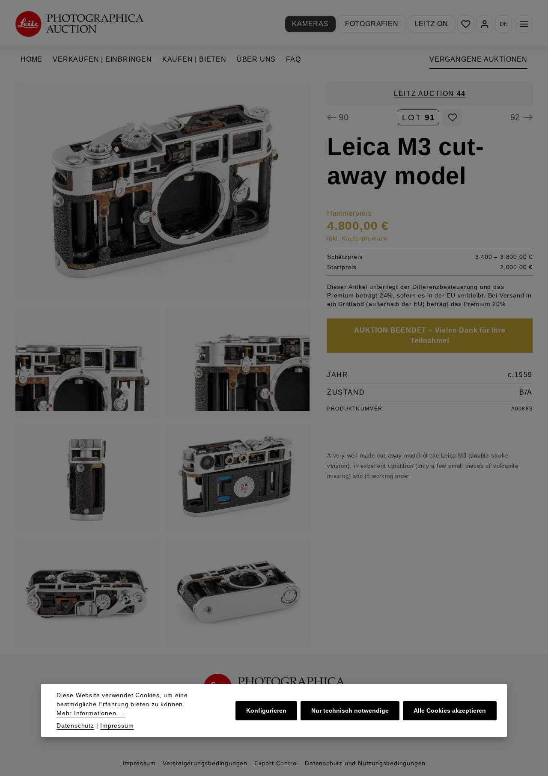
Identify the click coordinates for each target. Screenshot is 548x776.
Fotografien (372, 23)
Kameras (310, 23)
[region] (163, 364)
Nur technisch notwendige (350, 710)
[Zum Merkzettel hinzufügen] (452, 117)
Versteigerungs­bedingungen (205, 763)
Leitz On (431, 23)
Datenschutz (75, 725)
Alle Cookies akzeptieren (450, 710)
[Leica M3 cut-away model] (162, 192)
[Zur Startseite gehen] (79, 23)
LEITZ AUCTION (430, 93)
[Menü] (524, 24)
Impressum (139, 763)
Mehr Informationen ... (91, 713)
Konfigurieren (266, 710)
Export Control (276, 763)
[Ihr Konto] (484, 24)
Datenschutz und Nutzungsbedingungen (365, 763)
